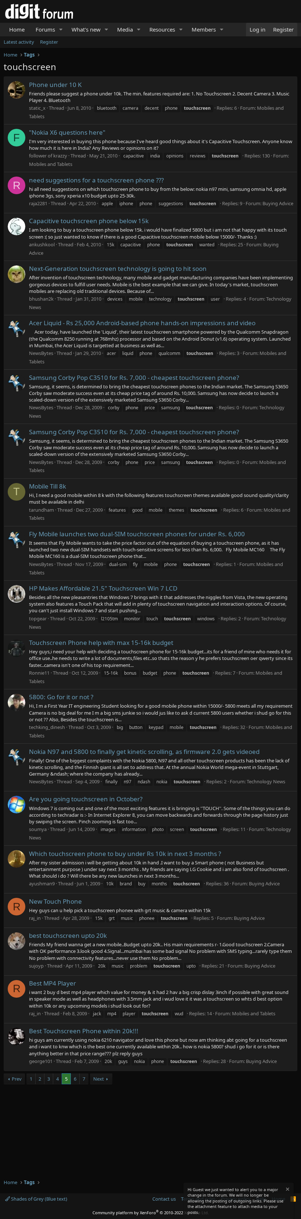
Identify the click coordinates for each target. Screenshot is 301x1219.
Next (98, 1078)
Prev (17, 1078)
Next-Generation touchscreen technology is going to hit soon (118, 268)
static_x (37, 108)
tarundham (41, 510)
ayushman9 (42, 883)
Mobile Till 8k (47, 486)
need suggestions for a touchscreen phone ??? (96, 180)
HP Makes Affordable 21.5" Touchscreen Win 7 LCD (103, 588)
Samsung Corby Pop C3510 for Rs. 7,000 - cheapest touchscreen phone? (134, 377)
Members (204, 29)
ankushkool (42, 244)
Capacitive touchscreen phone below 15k (89, 221)
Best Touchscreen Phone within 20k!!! (83, 1031)
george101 (40, 1061)
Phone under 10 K (55, 84)
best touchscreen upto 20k (68, 935)
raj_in (35, 918)
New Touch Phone (55, 901)
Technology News (266, 781)
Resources (162, 29)
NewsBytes (41, 353)
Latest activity (19, 42)
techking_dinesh (47, 727)
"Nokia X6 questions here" (67, 132)
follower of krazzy (48, 155)
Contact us (164, 1199)
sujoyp (36, 965)
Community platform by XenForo (151, 1212)
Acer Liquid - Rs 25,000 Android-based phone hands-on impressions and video (142, 323)
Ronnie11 (39, 673)
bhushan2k (41, 298)
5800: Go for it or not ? (61, 697)
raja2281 (38, 203)
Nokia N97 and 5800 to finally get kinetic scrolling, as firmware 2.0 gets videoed (144, 751)
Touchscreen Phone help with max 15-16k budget (101, 642)
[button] (61, 29)
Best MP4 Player (52, 983)
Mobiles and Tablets (50, 164)
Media (125, 29)
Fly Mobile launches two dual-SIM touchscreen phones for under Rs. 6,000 (137, 534)
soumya (38, 829)
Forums (45, 29)
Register (49, 42)
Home (17, 29)
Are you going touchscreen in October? (85, 799)
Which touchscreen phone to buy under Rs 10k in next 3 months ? (125, 853)
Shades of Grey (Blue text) (38, 1199)
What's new (86, 29)
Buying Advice (277, 203)
